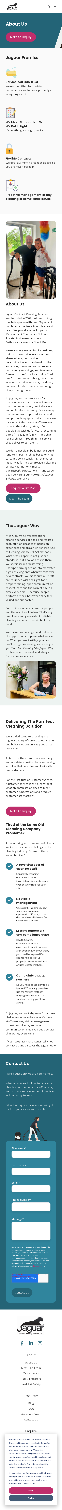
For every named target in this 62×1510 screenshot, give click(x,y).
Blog (31, 1403)
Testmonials (31, 1373)
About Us (31, 1362)
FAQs (31, 1408)
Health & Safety (31, 1384)
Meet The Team (19, 498)
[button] (48, 6)
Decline (31, 1498)
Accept (31, 1490)
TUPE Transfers (31, 1378)
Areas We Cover (31, 1414)
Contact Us (31, 1419)
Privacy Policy (38, 1266)
